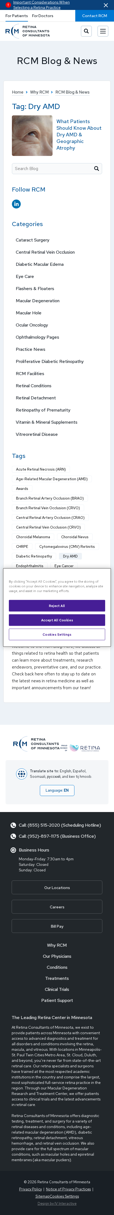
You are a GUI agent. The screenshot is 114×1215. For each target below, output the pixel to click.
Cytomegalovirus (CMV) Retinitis (67, 546)
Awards (22, 488)
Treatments (57, 978)
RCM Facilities (30, 373)
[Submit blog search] (96, 168)
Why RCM (57, 945)
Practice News (30, 349)
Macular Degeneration (37, 301)
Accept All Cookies (57, 620)
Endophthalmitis (29, 566)
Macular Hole (29, 313)
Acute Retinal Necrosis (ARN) (41, 469)
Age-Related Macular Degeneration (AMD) (52, 479)
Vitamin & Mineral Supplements (46, 422)
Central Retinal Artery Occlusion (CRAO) (50, 517)
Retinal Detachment (36, 398)
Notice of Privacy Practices (68, 1189)
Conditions (57, 967)
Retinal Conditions (33, 386)
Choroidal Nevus (75, 537)
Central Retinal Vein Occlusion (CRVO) (48, 527)
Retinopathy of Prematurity (43, 410)
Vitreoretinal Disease (37, 434)
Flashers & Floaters (35, 288)
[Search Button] (86, 31)
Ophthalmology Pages (37, 337)
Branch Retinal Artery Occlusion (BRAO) (50, 498)
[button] (105, 5)
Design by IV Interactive (57, 1203)
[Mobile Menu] (102, 31)
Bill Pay (57, 926)
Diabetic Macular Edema (40, 264)
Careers (57, 906)
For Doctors (42, 15)
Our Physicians (57, 956)
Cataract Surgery (32, 240)
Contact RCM (94, 15)
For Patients (17, 15)
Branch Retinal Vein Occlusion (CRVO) (48, 508)
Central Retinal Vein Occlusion (45, 252)
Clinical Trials (57, 989)
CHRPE (22, 546)
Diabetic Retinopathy (34, 556)
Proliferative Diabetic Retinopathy (50, 361)
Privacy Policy (30, 1189)
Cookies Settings (57, 634)
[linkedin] (16, 204)
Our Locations (57, 887)
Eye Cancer (64, 566)
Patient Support (57, 1000)
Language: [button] (57, 790)
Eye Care (25, 276)
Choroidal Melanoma (33, 537)
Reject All (57, 606)
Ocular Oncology (32, 325)
